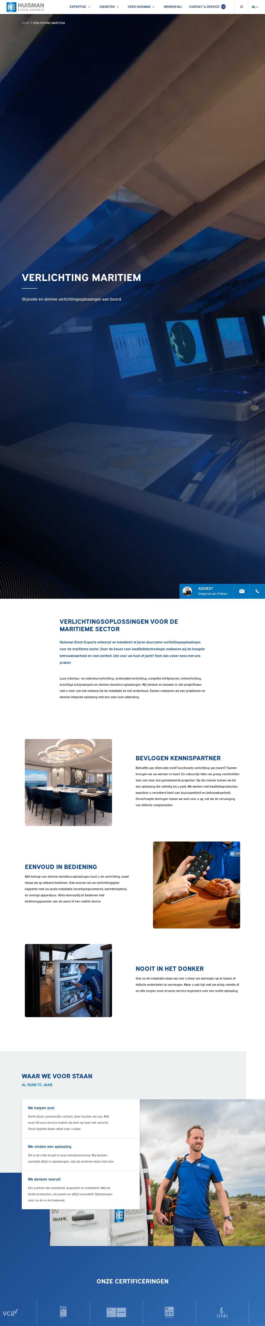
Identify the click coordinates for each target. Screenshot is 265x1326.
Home (26, 23)
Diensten (107, 6)
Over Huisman (139, 6)
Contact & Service (207, 6)
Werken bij (173, 6)
